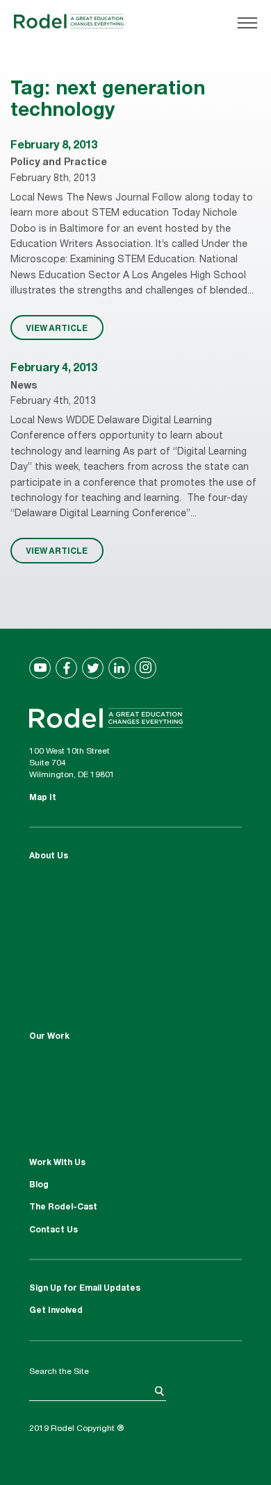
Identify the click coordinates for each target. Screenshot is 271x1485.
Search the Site (59, 1372)
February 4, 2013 (53, 369)
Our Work (49, 1037)
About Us (48, 856)
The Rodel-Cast (63, 1207)
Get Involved (56, 1311)
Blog (39, 1185)
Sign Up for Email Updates (84, 1288)
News (23, 386)
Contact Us (53, 1230)
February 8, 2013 (53, 146)
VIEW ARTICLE (57, 327)
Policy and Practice (58, 163)
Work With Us (57, 1163)
